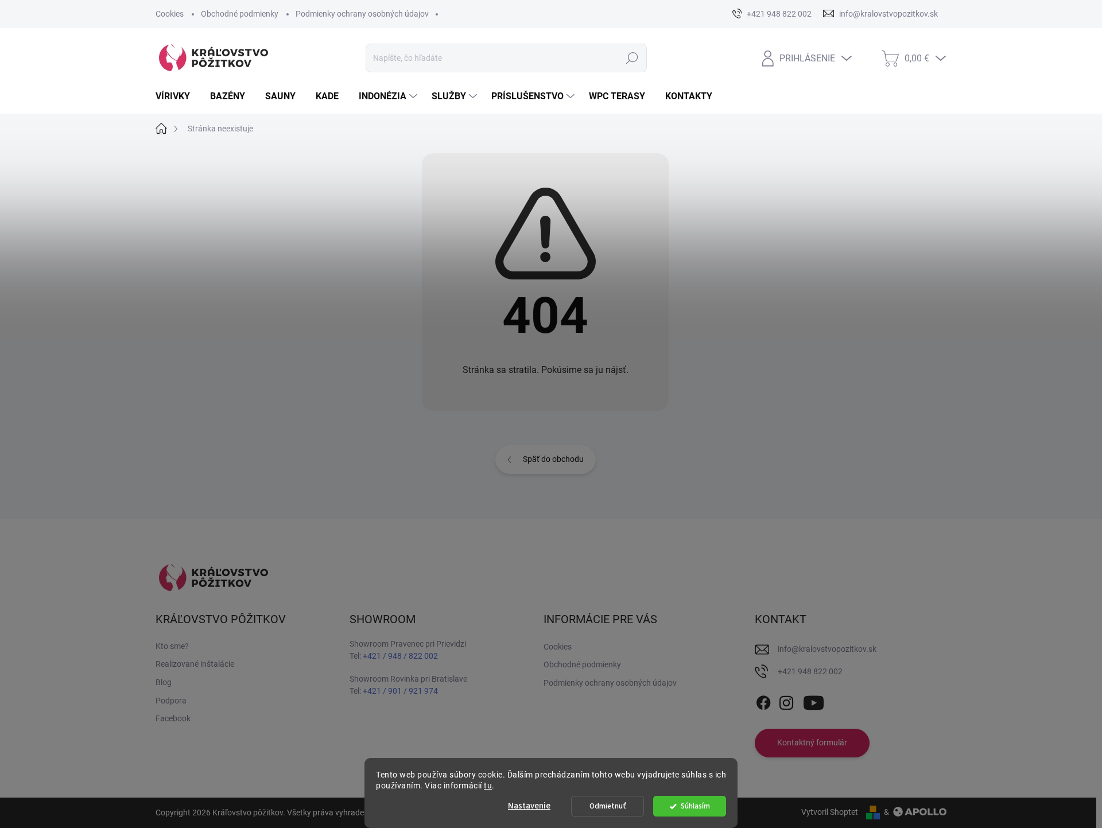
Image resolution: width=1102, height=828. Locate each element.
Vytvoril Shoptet (829, 812)
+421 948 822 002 (810, 671)
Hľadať (631, 58)
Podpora (171, 700)
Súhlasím (695, 805)
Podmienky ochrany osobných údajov (362, 13)
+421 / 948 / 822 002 (400, 655)
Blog (164, 682)
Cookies (170, 13)
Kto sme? (172, 646)
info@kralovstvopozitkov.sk (827, 649)
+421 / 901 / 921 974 (400, 690)
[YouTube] (813, 700)
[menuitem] (177, 96)
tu (488, 785)
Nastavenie (529, 806)
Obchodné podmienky (239, 13)
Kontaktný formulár (812, 742)
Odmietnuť (607, 805)
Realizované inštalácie (195, 663)
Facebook (173, 718)
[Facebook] (763, 700)
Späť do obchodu (553, 459)
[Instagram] (786, 700)
